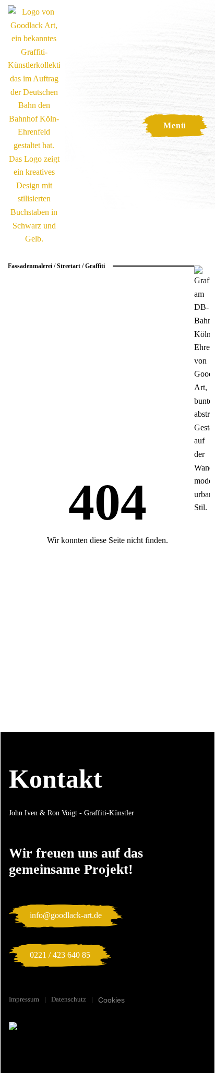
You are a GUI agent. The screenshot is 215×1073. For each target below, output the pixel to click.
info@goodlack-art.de (66, 915)
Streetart (68, 266)
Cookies (111, 1000)
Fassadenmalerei (30, 266)
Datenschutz (68, 999)
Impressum (24, 999)
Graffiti (95, 266)
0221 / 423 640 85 (60, 954)
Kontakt (55, 779)
